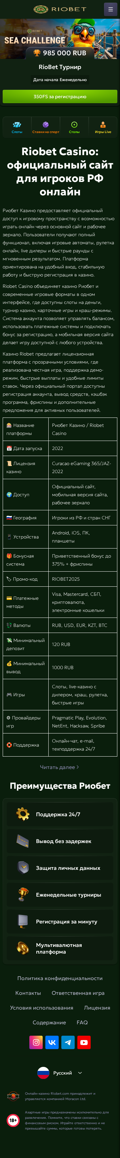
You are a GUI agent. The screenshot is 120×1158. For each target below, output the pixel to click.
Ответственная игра (78, 992)
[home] (60, 9)
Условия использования (41, 1007)
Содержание (49, 1022)
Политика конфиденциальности (60, 978)
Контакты (28, 992)
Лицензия (97, 1007)
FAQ (82, 1022)
